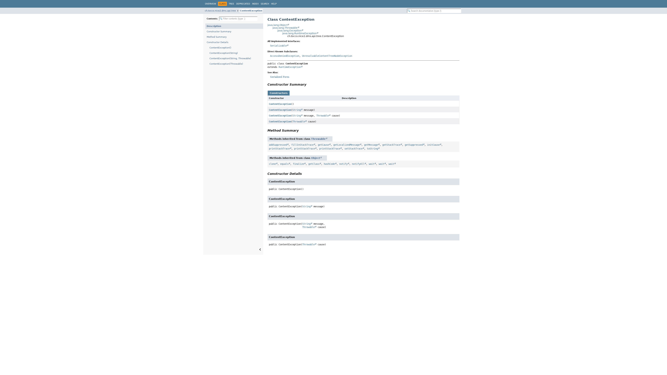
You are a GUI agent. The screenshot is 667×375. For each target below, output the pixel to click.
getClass (313, 163)
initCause (433, 144)
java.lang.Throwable (285, 27)
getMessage (371, 144)
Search (265, 4)
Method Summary (217, 37)
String (297, 110)
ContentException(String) (223, 53)
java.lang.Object (277, 25)
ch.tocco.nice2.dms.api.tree (220, 10)
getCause (323, 144)
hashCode (329, 163)
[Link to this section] (308, 84)
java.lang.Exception (289, 30)
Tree (231, 4)
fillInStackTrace (302, 144)
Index (255, 4)
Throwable (322, 115)
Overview (210, 4)
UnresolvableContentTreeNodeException (327, 56)
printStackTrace (279, 148)
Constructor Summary (219, 31)
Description (214, 26)
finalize (298, 163)
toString (372, 148)
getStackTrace (391, 144)
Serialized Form (279, 77)
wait (371, 163)
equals (284, 163)
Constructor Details (217, 42)
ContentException (251, 10)
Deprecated (243, 4)
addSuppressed (278, 144)
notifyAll (358, 163)
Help (274, 4)
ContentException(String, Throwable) (230, 58)
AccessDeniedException (284, 56)
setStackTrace (353, 148)
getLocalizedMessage (346, 144)
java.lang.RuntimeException (299, 33)
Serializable (278, 45)
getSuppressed (414, 144)
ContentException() (220, 47)
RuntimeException (290, 67)
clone (272, 163)
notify (343, 163)
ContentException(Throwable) (226, 63)
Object (315, 158)
